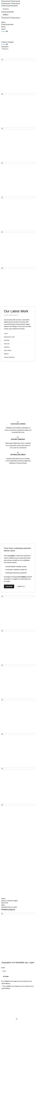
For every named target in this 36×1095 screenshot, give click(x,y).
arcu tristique (21, 577)
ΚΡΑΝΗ (3, 1039)
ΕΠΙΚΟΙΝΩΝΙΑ (5, 1081)
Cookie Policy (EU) (7, 1084)
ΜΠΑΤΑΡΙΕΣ (5, 1046)
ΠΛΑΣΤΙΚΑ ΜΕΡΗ (7, 1049)
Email (3, 967)
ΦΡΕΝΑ (3, 1059)
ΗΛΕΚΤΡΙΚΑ (5, 1036)
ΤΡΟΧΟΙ (4, 1056)
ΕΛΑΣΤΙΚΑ (4, 1033)
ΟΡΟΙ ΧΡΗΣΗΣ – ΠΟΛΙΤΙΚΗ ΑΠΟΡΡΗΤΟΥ (14, 1075)
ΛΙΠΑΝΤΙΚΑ (5, 1043)
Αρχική (3, 55)
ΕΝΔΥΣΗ (4, 1052)
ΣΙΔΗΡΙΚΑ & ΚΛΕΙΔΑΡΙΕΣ (9, 1066)
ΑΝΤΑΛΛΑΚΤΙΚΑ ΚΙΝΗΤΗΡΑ (10, 1026)
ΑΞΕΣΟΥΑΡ (5, 1029)
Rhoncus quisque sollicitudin (13, 952)
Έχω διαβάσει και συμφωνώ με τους (16, 982)
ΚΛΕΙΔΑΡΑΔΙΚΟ (6, 1062)
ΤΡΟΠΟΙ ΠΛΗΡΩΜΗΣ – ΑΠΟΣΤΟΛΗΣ (13, 1078)
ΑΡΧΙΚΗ (4, 1071)
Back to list (4, 903)
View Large (33, 914)
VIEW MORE (9, 586)
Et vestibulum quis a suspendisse (16, 55)
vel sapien (11, 555)
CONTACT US (21, 586)
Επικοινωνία (18, 1012)
